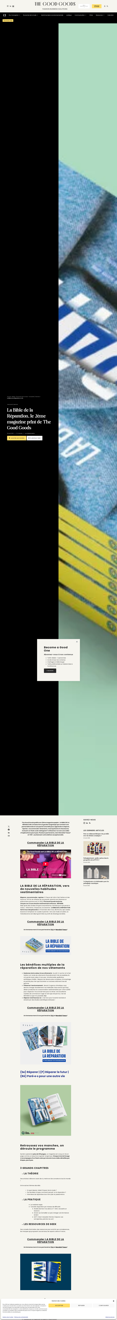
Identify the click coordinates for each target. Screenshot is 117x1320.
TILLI (52, 930)
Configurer (104, 1305)
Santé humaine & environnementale (52, 15)
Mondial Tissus (61, 930)
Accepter (59, 1305)
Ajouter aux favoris (17, 438)
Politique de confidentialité (21, 1317)
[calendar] (13, 6)
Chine (91, 15)
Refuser (81, 1305)
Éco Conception (14, 15)
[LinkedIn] (10, 6)
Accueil (9, 396)
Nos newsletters (84, 6)
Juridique (69, 15)
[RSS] (90, 823)
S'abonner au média (96, 6)
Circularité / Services (34, 396)
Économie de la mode (29, 15)
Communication (80, 15)
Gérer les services (109, 1317)
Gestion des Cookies (8, 1317)
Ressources (99, 15)
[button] (113, 1301)
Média (13, 396)
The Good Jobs (7, 20)
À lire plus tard (35, 438)
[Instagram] (7, 6)
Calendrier (110, 15)
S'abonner (50, 670)
